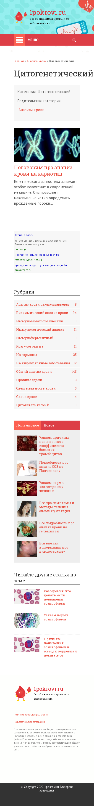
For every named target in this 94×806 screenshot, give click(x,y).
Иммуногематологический (46, 321)
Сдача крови (46, 396)
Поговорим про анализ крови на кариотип (43, 170)
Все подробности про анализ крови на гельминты (56, 527)
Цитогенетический (46, 405)
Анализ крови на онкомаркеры (46, 304)
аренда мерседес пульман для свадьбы (41, 265)
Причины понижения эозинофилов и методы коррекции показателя (60, 647)
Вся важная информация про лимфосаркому (53, 547)
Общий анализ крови (46, 371)
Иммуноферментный (46, 338)
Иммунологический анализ (46, 329)
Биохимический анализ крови (46, 313)
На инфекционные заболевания (46, 363)
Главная (19, 61)
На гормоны (46, 355)
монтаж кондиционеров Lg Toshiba (37, 254)
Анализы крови (37, 61)
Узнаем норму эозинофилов (56, 617)
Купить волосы (24, 235)
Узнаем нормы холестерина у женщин (52, 487)
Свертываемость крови (46, 388)
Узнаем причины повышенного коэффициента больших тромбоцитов (54, 446)
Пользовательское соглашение (29, 721)
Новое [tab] (49, 425)
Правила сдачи (46, 380)
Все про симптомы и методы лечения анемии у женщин (56, 507)
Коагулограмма (46, 346)
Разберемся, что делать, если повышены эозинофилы (57, 597)
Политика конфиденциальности (31, 714)
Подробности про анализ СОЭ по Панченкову (53, 467)
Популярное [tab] (27, 425)
